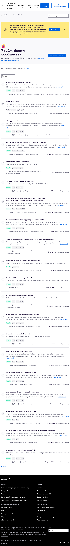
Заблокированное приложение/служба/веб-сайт (27, 171)
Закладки (16, 191)
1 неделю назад (64, 442)
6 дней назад (65, 113)
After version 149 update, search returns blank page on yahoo (26, 142)
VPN (15, 287)
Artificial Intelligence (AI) (21, 270)
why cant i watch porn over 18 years (17, 161)
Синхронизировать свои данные (47, 517)
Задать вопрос (30, 6)
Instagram (68, 542)
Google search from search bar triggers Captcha (21, 373)
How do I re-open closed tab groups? (18, 334)
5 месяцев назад (64, 212)
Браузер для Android (44, 494)
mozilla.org (5, 540)
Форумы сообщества (22, 6)
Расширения (17, 212)
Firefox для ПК (42, 491)
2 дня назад (65, 270)
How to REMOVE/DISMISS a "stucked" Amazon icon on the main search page (30, 431)
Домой (3, 15)
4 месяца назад (64, 231)
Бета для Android (7, 514)
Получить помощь (42, 520)
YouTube (64, 542)
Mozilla (5, 479)
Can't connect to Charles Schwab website (19, 295)
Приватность (33, 540)
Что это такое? (41, 511)
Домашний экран (18, 154)
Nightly (3, 517)
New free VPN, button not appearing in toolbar (21, 278)
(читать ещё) (60, 87)
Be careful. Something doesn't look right (19, 82)
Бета (2, 511)
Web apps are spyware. (13, 101)
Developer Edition (7, 508)
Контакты (4, 543)
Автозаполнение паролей (21, 231)
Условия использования (18, 540)
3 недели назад (64, 191)
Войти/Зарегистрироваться (60, 5)
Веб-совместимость (19, 326)
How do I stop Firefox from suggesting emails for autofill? (25, 220)
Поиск (66, 16)
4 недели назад (64, 172)
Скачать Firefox (45, 5)
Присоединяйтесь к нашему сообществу (14, 497)
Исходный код (5, 491)
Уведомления (18, 365)
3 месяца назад (64, 94)
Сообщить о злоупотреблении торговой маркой (16, 488)
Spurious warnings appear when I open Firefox (21, 411)
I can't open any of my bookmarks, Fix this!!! (20, 181)
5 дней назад (65, 287)
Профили (16, 462)
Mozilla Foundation (28, 527)
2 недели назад (64, 404)
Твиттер (3, 494)
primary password (12, 121)
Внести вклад (36, 6)
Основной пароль (19, 135)
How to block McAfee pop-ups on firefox (19, 351)
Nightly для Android (8, 520)
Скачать (39, 488)
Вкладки (16, 344)
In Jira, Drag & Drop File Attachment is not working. (22, 314)
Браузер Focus (42, 500)
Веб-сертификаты (19, 94)
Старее (3, 466)
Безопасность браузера (20, 423)
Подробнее (54, 29)
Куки (40, 540)
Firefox (10, 94)
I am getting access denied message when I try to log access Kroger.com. (30, 239)
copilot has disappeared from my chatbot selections (23, 260)
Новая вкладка (18, 442)
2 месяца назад (64, 154)
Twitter (60, 542)
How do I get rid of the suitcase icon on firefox (21, 450)
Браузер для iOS (42, 497)
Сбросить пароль (42, 514)
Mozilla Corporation (17, 529)
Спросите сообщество (57, 55)
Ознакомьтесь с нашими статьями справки (12, 6)
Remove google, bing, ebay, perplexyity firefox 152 (22, 392)
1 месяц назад (65, 135)
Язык (49, 527)
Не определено (18, 113)
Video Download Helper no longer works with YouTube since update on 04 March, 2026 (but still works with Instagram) (25, 199)
